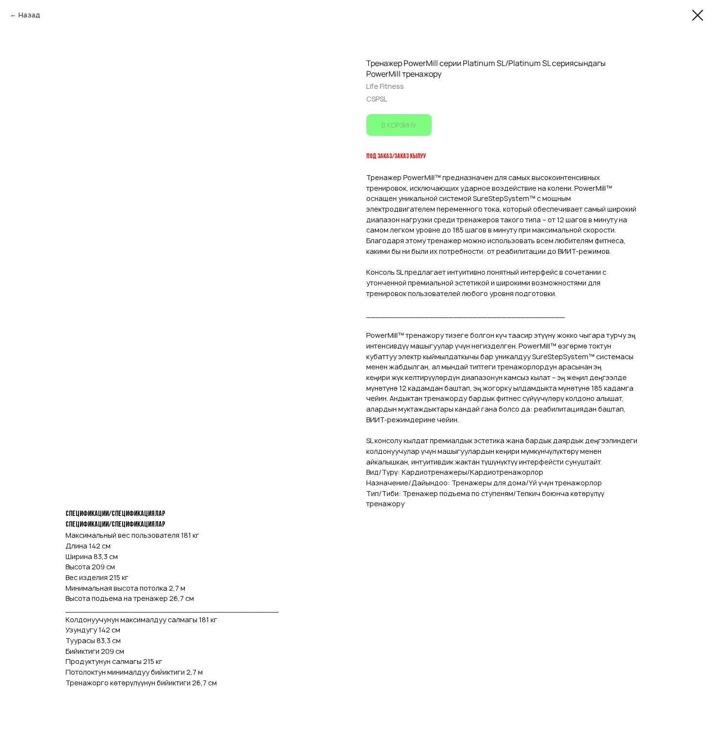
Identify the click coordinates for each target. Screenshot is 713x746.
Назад (29, 14)
